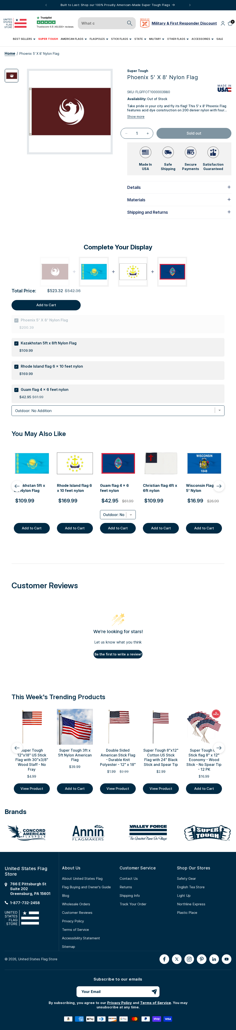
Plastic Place (187, 912)
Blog (65, 895)
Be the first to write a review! (118, 654)
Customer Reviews (77, 912)
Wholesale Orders (76, 904)
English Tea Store (191, 887)
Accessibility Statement (81, 938)
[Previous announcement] (46, 5)
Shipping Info (130, 895)
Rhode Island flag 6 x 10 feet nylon (52, 366)
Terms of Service (75, 929)
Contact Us (129, 878)
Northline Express (191, 904)
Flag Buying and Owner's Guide (86, 887)
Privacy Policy (73, 921)
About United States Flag (82, 878)
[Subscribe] (154, 991)
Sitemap (68, 946)
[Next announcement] (190, 5)
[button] (24, 39)
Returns (126, 887)
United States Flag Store (37, 959)
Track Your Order (133, 904)
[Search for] (130, 23)
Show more (136, 116)
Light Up (184, 895)
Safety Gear (186, 878)
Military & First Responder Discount (184, 23)
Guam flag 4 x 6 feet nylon (44, 389)
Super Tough (137, 71)
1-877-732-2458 (25, 902)
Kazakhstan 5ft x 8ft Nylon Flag (49, 343)
